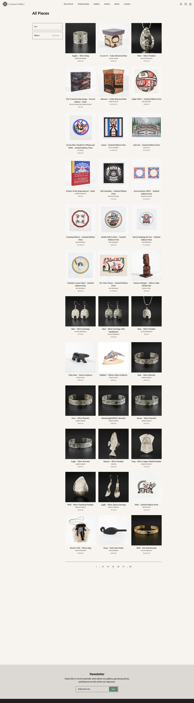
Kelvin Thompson (146, 58)
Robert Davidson (80, 193)
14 (108, 566)
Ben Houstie (146, 507)
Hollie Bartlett (146, 550)
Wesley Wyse (146, 288)
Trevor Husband (113, 196)
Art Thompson (80, 242)
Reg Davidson (146, 101)
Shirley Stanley (146, 464)
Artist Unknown (80, 550)
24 (130, 566)
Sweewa (113, 464)
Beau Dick (146, 147)
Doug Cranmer (113, 147)
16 (118, 566)
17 (123, 566)
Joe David (80, 150)
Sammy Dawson (146, 377)
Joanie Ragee (80, 377)
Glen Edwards (113, 550)
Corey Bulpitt (113, 101)
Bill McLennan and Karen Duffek (80, 104)
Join (113, 689)
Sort (35, 27)
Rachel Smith (113, 58)
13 (103, 566)
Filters (46, 35)
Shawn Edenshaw (80, 58)
